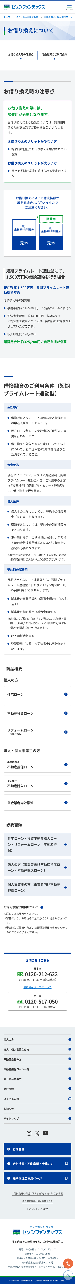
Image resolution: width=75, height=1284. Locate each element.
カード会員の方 (12, 1079)
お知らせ (9, 1108)
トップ (7, 17)
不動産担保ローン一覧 (16, 1069)
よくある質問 (11, 1099)
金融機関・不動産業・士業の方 (33, 1163)
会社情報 (9, 1089)
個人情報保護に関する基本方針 (37, 1201)
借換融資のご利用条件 (54, 54)
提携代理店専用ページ (27, 1178)
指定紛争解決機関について (21, 907)
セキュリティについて (37, 1209)
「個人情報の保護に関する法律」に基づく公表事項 (37, 1193)
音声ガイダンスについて (37, 987)
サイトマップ (11, 1118)
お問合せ (18, 1149)
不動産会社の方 (12, 1059)
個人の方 (9, 1039)
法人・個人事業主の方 (16, 1049)
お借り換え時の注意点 (20, 54)
